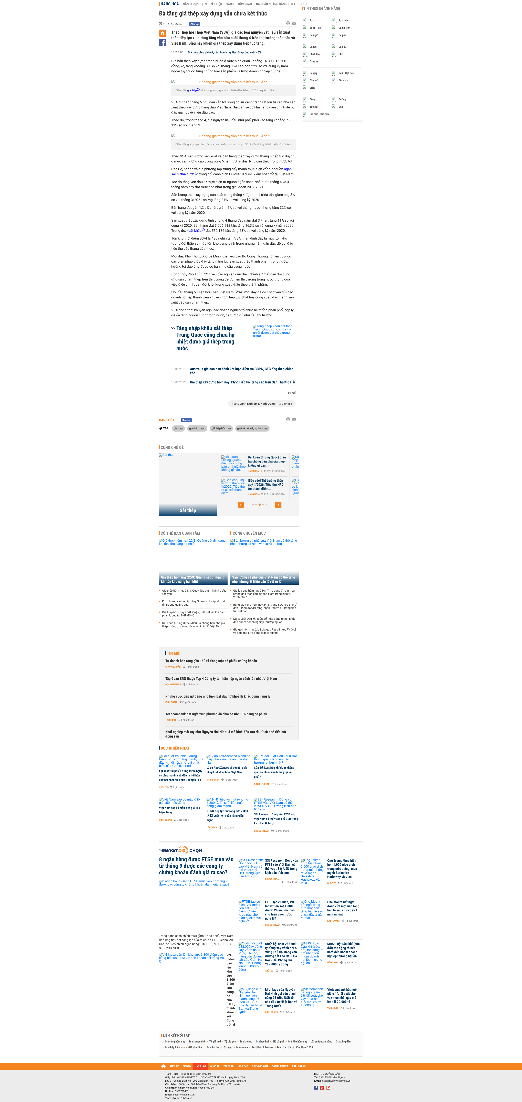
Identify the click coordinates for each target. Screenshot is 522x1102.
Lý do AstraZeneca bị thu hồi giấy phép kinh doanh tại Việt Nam (227, 770)
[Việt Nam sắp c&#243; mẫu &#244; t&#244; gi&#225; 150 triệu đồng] (181, 801)
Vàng (230, 4)
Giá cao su (242, 1047)
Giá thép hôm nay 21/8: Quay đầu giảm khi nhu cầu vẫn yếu (194, 592)
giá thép (178, 428)
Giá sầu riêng (195, 1047)
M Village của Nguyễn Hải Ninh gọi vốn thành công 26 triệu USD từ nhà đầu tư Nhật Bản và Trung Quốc (281, 998)
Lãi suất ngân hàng (321, 1041)
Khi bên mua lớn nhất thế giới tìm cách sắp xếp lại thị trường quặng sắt (193, 603)
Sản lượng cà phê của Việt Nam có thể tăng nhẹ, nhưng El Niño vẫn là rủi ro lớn (263, 579)
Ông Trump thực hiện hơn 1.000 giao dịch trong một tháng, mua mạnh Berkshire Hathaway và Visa (342, 869)
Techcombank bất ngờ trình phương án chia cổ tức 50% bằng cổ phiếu (216, 714)
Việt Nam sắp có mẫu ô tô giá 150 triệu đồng (179, 810)
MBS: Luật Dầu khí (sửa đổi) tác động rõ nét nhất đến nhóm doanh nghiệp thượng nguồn (264, 620)
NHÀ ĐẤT (243, 1066)
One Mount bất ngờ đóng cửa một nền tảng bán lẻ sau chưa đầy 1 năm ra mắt (343, 908)
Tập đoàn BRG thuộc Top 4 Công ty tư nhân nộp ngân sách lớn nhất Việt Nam (221, 679)
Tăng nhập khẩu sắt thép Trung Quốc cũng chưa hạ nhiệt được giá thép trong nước (205, 338)
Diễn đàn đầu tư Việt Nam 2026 (295, 1047)
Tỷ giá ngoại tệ (197, 1041)
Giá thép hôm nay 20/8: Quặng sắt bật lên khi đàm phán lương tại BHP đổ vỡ (193, 614)
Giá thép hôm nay (175, 1047)
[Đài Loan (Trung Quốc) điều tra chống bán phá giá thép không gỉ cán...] (232, 463)
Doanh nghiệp (173, 684)
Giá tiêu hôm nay (297, 1041)
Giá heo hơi (262, 1041)
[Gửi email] (294, 23)
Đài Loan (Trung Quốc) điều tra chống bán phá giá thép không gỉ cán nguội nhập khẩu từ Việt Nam (193, 625)
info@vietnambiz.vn (184, 1094)
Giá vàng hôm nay (175, 1041)
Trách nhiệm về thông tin (178, 1098)
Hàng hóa (170, 3)
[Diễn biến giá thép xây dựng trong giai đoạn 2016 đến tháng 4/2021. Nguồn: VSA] (233, 82)
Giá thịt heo (213, 1047)
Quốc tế (163, 787)
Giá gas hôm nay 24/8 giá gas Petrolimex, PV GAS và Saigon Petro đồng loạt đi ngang (264, 631)
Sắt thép (188, 510)
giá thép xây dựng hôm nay (252, 428)
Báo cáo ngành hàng (271, 4)
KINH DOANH (299, 1066)
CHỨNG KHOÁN (260, 1066)
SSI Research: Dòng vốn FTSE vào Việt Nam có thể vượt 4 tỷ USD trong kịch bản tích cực (276, 819)
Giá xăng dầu (343, 1041)
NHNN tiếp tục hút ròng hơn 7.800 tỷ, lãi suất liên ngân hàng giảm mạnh (227, 815)
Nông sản (245, 4)
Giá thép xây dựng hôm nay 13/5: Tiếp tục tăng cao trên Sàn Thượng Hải (242, 382)
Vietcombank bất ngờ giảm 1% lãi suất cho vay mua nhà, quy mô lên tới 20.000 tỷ (342, 996)
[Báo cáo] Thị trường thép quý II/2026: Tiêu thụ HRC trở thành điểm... (265, 485)
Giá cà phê (278, 1041)
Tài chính (170, 720)
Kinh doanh (171, 702)
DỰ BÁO (187, 1066)
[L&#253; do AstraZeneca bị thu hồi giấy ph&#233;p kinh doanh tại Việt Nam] (229, 759)
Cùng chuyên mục (249, 533)
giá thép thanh (197, 428)
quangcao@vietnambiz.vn (336, 1080)
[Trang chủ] (162, 33)
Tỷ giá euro (246, 1041)
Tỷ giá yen (230, 1041)
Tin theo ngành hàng (321, 8)
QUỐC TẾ (214, 1066)
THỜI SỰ (174, 1066)
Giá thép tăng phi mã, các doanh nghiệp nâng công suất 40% (224, 52)
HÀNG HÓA (200, 1066)
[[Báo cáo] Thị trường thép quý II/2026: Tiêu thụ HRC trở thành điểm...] (232, 487)
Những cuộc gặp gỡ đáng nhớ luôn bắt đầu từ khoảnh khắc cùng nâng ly (217, 696)
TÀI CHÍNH (228, 1066)
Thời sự (269, 970)
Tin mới (173, 653)
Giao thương (300, 4)
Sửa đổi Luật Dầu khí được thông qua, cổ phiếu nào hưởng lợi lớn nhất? (274, 772)
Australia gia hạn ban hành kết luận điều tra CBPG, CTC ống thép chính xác (241, 371)
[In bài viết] (289, 23)
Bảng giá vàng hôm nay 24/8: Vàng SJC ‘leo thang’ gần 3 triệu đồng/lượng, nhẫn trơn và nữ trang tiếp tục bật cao (265, 608)
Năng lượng (191, 4)
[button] (241, 505)
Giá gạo (228, 1047)
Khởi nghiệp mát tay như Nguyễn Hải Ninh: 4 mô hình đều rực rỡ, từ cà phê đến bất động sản (225, 734)
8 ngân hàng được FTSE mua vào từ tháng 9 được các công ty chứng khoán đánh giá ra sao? (196, 866)
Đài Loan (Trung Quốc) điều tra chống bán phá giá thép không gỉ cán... (266, 461)
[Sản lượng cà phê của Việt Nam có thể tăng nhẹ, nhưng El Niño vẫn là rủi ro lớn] (264, 562)
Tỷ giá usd (215, 1041)
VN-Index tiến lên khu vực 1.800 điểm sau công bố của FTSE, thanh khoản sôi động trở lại (231, 989)
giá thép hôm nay (221, 428)
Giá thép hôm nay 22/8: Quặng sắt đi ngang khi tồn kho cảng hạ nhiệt (193, 579)
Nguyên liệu (213, 4)
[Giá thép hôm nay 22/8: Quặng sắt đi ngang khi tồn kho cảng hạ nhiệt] (193, 562)
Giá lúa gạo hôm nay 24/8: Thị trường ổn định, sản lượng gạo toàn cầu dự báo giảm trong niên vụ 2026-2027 (264, 594)
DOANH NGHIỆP (280, 1066)
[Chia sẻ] (162, 42)
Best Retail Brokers (263, 1047)
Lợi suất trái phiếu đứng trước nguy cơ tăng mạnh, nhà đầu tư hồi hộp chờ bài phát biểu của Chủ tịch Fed (180, 775)
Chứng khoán (173, 666)
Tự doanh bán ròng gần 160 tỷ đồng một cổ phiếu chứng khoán (211, 661)
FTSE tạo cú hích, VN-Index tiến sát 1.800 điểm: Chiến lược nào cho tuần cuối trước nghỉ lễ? (280, 910)
